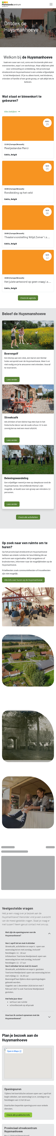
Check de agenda (28, 298)
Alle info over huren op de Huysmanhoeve (23, 580)
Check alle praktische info (18, 1115)
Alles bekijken (10, 111)
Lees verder (12, 379)
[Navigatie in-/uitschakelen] (51, 4)
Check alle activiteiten (28, 517)
